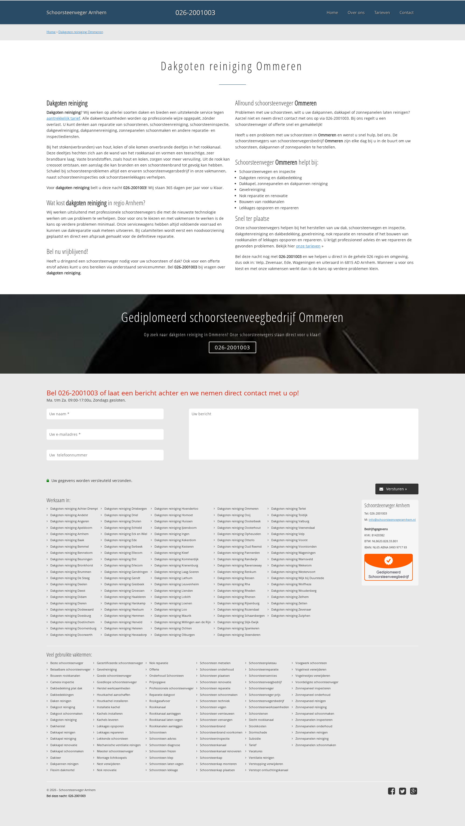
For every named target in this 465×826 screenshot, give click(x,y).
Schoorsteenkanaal (213, 745)
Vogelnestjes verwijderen (312, 675)
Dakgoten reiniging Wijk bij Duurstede (297, 578)
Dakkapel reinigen (62, 732)
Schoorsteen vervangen (216, 720)
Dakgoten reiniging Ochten (173, 628)
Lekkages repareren (110, 732)
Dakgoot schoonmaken (66, 713)
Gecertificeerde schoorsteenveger (120, 663)
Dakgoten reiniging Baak (67, 540)
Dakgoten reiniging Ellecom (123, 553)
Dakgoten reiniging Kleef (171, 553)
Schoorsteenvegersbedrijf (266, 701)
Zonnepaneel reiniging (311, 707)
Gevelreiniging (107, 669)
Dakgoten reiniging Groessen (124, 591)
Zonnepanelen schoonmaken (315, 745)
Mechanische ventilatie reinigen (119, 745)
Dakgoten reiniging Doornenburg (73, 628)
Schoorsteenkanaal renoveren (220, 751)
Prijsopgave (157, 682)
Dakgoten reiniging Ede (120, 540)
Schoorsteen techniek (215, 701)
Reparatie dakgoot (162, 695)
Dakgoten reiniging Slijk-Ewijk (238, 622)
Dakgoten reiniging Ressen (235, 578)
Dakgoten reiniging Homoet (173, 515)
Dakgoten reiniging (63, 720)
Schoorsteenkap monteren (218, 764)
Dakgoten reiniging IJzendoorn (175, 528)
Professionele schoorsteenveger (171, 688)
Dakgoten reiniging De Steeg (70, 578)
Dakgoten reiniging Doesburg (70, 616)
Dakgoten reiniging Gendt (122, 578)
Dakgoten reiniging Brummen (70, 572)
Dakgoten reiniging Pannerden (238, 553)
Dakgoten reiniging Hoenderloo (176, 508)
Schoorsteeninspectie (215, 738)
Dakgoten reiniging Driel (121, 515)
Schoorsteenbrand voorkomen (221, 732)
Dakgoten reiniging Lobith (172, 597)
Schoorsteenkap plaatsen (217, 770)
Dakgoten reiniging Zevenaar (291, 609)
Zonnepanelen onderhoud (313, 726)
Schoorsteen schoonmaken (219, 695)
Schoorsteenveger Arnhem (77, 12)
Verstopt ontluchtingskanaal (268, 770)
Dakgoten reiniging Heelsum (124, 609)
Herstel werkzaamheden (113, 688)
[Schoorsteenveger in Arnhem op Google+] (414, 790)
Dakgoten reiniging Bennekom (71, 553)
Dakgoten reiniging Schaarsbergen (241, 616)
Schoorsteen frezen (162, 751)
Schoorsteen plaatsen (215, 675)
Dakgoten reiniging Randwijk (237, 559)
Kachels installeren (110, 713)
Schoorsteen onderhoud (217, 669)
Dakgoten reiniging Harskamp (125, 603)
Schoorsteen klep (161, 758)
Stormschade (258, 732)
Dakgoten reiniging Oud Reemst (239, 546)
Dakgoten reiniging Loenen (173, 603)
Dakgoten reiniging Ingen (171, 534)
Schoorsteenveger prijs (264, 695)
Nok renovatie (107, 770)
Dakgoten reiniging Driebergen (125, 508)
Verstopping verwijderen (266, 764)
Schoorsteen (158, 732)
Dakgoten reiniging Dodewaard (72, 609)
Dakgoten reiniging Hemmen (124, 616)
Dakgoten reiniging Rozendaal (238, 609)
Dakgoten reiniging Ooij (234, 515)
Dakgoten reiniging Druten (122, 521)
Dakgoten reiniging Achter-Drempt (74, 508)
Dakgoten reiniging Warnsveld (292, 559)
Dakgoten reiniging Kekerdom (175, 540)
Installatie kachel (108, 707)
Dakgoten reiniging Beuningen (71, 559)
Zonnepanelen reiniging (312, 738)
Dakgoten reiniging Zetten (289, 603)
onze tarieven (308, 246)
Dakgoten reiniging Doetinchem (72, 622)
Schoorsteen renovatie (215, 682)
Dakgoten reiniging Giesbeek (124, 584)
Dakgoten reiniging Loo (170, 609)
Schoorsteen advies (162, 738)
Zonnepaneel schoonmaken (314, 713)
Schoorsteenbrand (213, 726)
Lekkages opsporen (110, 726)
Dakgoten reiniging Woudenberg (293, 591)
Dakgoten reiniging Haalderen (125, 597)
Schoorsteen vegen (213, 707)
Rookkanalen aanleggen (166, 726)
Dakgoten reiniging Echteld (123, 528)
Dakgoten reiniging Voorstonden (294, 546)
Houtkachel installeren (112, 701)
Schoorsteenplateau (263, 663)
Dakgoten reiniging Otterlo (236, 540)
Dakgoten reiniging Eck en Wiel (125, 534)
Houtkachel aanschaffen (113, 695)
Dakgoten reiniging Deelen (68, 584)
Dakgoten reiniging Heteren (123, 628)
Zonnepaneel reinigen (310, 701)
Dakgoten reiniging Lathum (173, 578)
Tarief (252, 745)
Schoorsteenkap (211, 758)
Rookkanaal (157, 707)
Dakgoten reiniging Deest (67, 591)
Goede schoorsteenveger (114, 675)
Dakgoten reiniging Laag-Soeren (176, 572)
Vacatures (255, 751)
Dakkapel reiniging (63, 738)
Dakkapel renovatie (63, 745)
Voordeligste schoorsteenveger (316, 682)
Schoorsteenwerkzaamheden (269, 707)
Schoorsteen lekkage (163, 770)
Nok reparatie (158, 663)
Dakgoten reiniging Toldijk (289, 515)
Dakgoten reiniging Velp (288, 534)
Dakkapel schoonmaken (67, 751)
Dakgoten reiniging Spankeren (238, 628)
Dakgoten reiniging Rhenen (236, 597)
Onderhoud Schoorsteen (166, 675)
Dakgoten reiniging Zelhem (290, 597)
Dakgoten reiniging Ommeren (80, 32)
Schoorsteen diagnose (164, 745)
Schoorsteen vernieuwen (217, 713)
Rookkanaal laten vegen (166, 720)
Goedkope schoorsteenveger (117, 682)
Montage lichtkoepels (112, 758)
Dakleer (55, 758)
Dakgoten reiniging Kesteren (174, 546)
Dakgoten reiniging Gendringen (126, 572)
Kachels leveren (107, 720)
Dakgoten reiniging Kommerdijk (176, 559)
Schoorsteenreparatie (264, 669)
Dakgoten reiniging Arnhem (69, 534)
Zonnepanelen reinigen (311, 732)
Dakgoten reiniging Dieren (68, 603)
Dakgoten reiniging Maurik (172, 616)
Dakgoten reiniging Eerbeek (123, 546)
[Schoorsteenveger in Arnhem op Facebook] (392, 790)
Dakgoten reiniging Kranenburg (176, 565)
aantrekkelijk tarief (63, 118)
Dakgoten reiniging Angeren (69, 521)
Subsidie (255, 738)
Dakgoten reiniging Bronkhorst (71, 565)
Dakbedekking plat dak (66, 688)
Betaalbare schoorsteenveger (70, 669)
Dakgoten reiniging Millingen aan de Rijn (182, 622)
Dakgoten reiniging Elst (120, 559)
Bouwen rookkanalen (65, 675)
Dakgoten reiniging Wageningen (293, 553)
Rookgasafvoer (159, 701)
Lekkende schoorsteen (112, 738)
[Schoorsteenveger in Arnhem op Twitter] (403, 790)
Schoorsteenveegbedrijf (265, 682)
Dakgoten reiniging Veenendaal (293, 528)
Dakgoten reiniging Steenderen (238, 635)
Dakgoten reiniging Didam (68, 597)
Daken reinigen (60, 701)
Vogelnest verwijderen (310, 669)
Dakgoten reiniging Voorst (289, 540)
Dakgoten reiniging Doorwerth (71, 635)
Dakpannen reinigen (64, 764)
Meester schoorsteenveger (115, 751)
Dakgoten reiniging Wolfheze (291, 584)
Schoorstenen (258, 713)
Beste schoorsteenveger (66, 663)
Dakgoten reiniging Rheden (236, 591)
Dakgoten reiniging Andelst (69, 515)
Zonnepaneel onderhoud (312, 695)
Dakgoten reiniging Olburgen (174, 635)
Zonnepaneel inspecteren (313, 688)
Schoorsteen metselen (215, 663)
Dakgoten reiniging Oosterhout (239, 528)
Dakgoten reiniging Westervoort (293, 572)
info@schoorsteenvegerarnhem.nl (392, 519)
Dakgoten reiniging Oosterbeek (239, 521)
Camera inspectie (62, 682)
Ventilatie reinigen (261, 758)
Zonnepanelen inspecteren (314, 720)
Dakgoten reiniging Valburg (290, 521)
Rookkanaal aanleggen (165, 713)
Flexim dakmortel (62, 770)
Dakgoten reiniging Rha (233, 584)
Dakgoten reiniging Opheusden (239, 534)
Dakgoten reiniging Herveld (123, 622)
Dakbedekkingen (62, 695)
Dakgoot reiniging (62, 707)
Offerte (154, 669)
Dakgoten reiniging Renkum (236, 572)
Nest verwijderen (108, 764)
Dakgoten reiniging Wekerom (291, 565)
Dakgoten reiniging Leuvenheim (176, 584)
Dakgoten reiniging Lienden (173, 591)
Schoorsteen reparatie (215, 688)
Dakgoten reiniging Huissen (173, 521)
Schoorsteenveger (261, 688)
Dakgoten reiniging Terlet (288, 508)
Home (51, 32)
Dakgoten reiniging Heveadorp (125, 635)
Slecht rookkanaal (261, 720)
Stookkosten (257, 726)
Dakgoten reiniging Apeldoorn (71, 528)
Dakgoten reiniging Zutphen (290, 616)
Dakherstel (57, 726)
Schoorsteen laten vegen (166, 764)
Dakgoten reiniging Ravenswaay (239, 565)
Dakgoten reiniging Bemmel (69, 546)
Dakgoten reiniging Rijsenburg (238, 603)
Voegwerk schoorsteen (311, 663)
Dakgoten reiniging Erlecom (123, 565)
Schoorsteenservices (263, 675)
